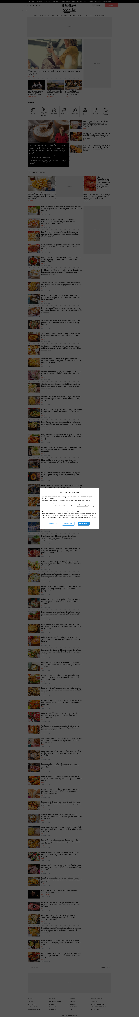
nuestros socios (66, 496)
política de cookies (82, 506)
